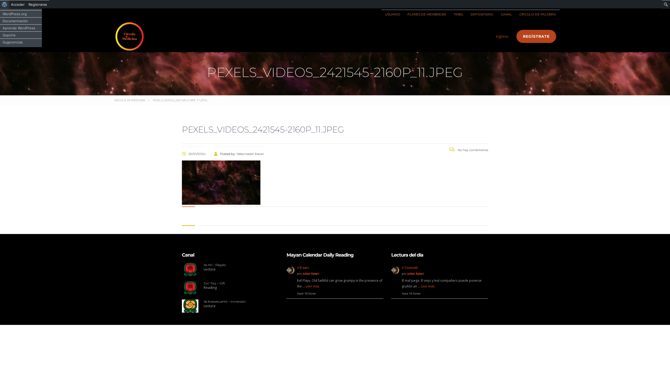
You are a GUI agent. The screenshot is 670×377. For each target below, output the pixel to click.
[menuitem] (4, 4)
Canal (506, 14)
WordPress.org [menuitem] (15, 14)
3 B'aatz (303, 267)
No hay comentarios (472, 150)
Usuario (392, 14)
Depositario (482, 14)
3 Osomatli (410, 267)
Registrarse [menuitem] (38, 4)
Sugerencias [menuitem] (13, 42)
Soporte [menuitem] (9, 35)
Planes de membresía (426, 14)
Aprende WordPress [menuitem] (19, 28)
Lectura (209, 269)
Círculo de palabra (537, 14)
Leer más (312, 286)
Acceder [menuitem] (18, 4)
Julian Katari (311, 273)
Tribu (458, 14)
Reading (210, 287)
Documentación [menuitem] (15, 21)
